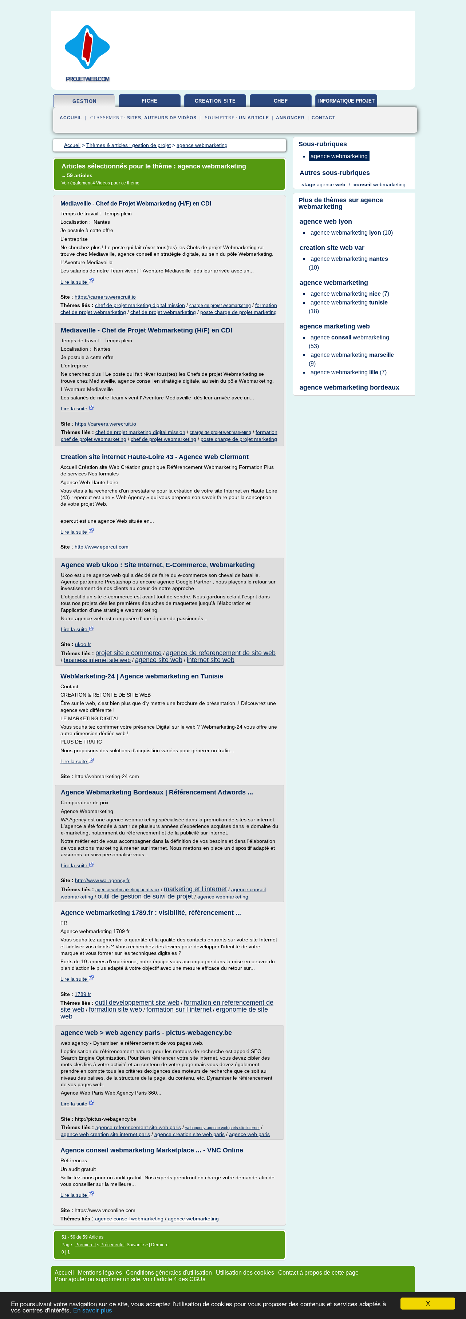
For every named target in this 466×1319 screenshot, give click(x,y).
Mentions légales (100, 1273)
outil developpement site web (137, 1002)
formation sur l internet (179, 1009)
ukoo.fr (83, 644)
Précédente (112, 1244)
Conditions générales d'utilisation (169, 1273)
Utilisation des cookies (245, 1273)
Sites (134, 117)
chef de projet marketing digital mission (140, 305)
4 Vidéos (101, 183)
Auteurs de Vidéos (170, 117)
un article (254, 117)
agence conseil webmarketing (129, 1219)
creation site (215, 101)
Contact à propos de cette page (318, 1273)
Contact (323, 117)
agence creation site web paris (189, 1134)
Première (85, 1244)
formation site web (115, 1009)
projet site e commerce (128, 653)
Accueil (71, 117)
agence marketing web (335, 326)
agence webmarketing (222, 897)
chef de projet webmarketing (163, 312)
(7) (350, 294)
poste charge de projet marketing (238, 312)
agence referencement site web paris (138, 1127)
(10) (352, 233)
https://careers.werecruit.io (105, 297)
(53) (349, 341)
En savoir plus (92, 1310)
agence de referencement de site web (221, 653)
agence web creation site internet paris (105, 1134)
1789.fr (83, 994)
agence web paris (249, 1134)
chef (281, 101)
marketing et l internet (195, 889)
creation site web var (332, 247)
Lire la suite (74, 282)
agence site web (158, 660)
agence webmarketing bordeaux (127, 889)
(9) (351, 359)
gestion (84, 101)
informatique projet (346, 101)
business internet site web (97, 660)
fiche (150, 101)
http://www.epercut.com (102, 547)
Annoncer (290, 117)
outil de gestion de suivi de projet (145, 896)
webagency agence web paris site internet (222, 1127)
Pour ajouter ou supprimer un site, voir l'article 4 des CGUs (130, 1279)
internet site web (210, 660)
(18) (348, 306)
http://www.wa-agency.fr (102, 880)
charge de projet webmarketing (220, 305)
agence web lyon (326, 221)
